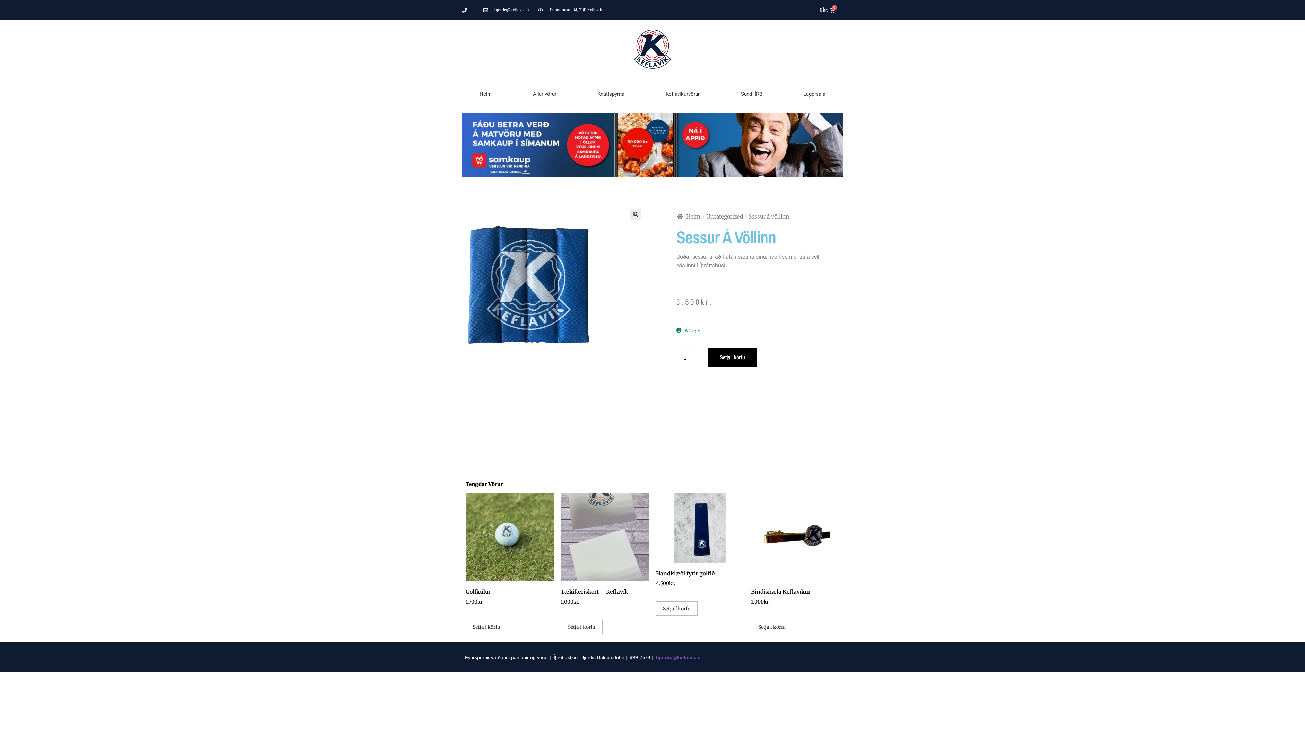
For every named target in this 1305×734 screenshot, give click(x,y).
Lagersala (814, 94)
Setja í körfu (732, 357)
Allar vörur (544, 94)
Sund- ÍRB (751, 94)
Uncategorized (724, 216)
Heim (486, 94)
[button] (635, 214)
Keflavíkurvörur (683, 94)
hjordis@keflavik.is (678, 657)
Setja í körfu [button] (486, 627)
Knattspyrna (610, 94)
